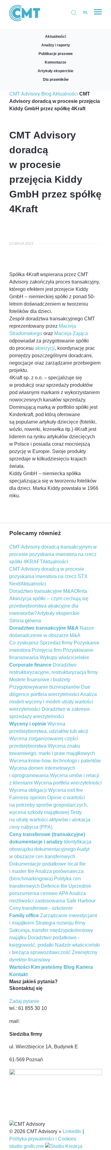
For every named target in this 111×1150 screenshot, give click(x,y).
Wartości (19, 967)
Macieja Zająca (71, 333)
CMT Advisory (24, 93)
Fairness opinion (27, 797)
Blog (46, 93)
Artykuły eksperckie (55, 71)
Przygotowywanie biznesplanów (44, 687)
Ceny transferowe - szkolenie (41, 908)
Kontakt (18, 974)
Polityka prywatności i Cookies (42, 1138)
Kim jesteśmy (46, 967)
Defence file (54, 886)
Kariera (84, 967)
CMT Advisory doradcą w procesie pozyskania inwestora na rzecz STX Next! (48, 576)
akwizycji (45, 348)
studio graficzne (27, 1146)
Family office (24, 915)
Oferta (80, 591)
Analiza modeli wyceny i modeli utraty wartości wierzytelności (53, 702)
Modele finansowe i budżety (39, 679)
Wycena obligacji (28, 790)
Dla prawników (55, 79)
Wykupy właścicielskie (64, 657)
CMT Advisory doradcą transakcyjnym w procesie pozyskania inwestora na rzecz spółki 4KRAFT (53, 554)
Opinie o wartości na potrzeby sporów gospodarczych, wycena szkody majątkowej (48, 805)
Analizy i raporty (55, 45)
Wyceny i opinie (27, 723)
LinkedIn (72, 1131)
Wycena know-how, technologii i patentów (55, 760)
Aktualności (55, 36)
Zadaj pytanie (24, 1001)
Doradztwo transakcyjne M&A (41, 591)
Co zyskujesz (24, 642)
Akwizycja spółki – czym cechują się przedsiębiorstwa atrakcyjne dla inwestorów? (48, 606)
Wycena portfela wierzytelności (68, 782)
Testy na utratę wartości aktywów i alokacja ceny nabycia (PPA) (49, 820)
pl (85, 12)
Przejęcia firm (47, 650)
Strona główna (25, 620)
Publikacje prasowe (56, 54)
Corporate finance (30, 664)
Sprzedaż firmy (56, 642)
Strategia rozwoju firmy (60, 922)
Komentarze (55, 62)
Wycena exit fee (65, 790)
